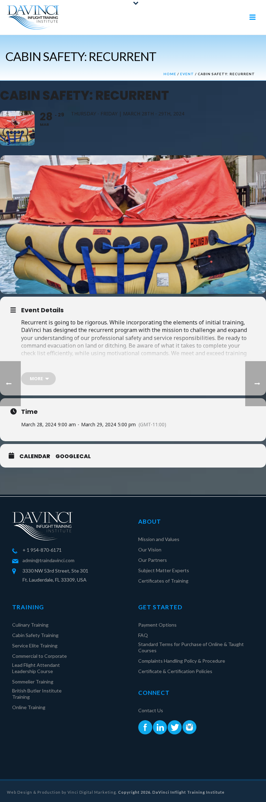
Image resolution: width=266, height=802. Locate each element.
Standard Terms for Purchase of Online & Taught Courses (191, 647)
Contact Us (150, 710)
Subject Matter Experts (163, 570)
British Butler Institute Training (37, 694)
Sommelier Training (32, 682)
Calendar (34, 456)
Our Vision (149, 549)
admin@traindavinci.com (48, 560)
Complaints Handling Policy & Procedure (181, 661)
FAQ (143, 635)
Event (187, 74)
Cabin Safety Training (35, 635)
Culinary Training (30, 625)
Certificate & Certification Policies (175, 671)
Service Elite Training (34, 645)
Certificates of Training (163, 581)
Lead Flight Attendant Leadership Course (36, 668)
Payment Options (157, 625)
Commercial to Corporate (39, 656)
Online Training (28, 707)
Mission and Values (158, 539)
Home (169, 74)
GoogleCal (73, 456)
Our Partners (152, 560)
